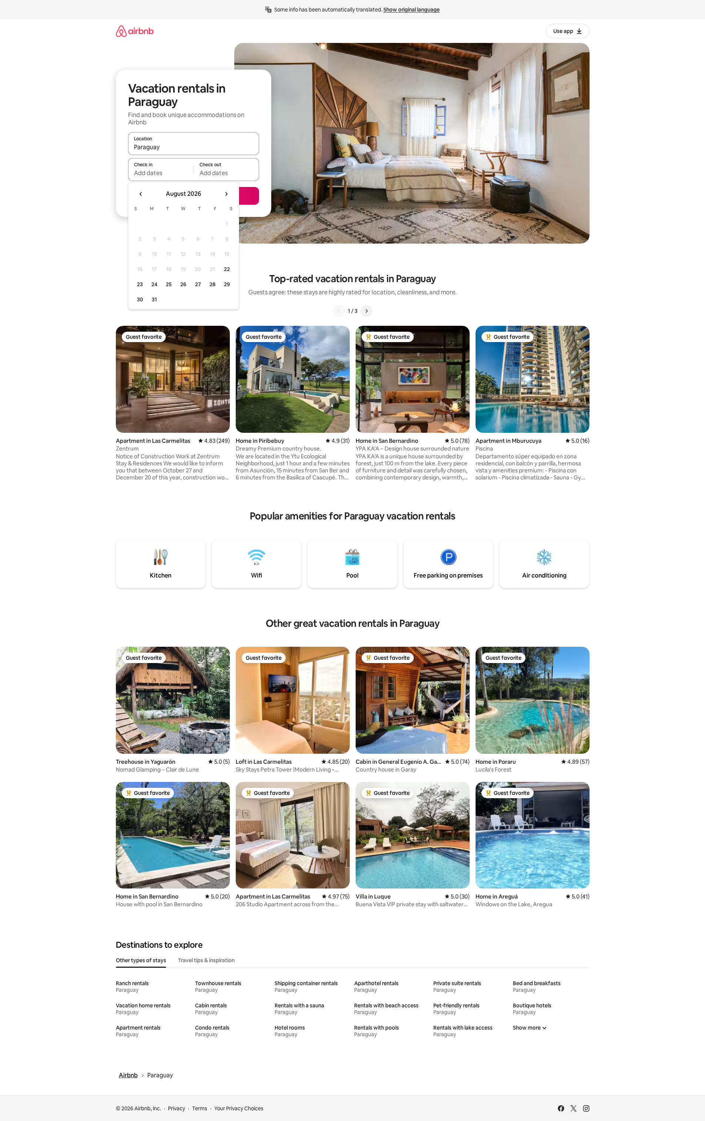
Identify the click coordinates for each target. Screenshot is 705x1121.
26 (183, 284)
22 (227, 269)
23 (140, 284)
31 (154, 299)
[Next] (366, 311)
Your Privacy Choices (238, 1108)
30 (140, 299)
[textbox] (161, 172)
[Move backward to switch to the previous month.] (141, 194)
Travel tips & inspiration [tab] (206, 960)
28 (212, 284)
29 (227, 284)
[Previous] (339, 311)
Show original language (411, 9)
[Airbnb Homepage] (135, 31)
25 (169, 284)
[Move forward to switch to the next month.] (226, 194)
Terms (199, 1108)
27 (198, 284)
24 (154, 284)
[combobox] (193, 147)
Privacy (176, 1108)
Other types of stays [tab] (141, 960)
